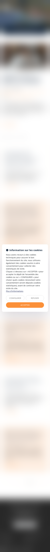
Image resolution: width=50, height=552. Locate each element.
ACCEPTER (25, 305)
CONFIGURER (15, 298)
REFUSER (35, 298)
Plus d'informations (14, 291)
